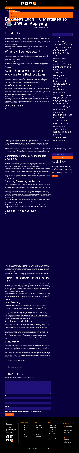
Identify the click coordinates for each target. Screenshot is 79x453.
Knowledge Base (13, 11)
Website (7, 406)
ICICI (6, 360)
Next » (62, 142)
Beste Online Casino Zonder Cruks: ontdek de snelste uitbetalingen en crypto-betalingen (62, 101)
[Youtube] (30, 3)
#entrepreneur (19, 367)
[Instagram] (34, 3)
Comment (7, 379)
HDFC (43, 359)
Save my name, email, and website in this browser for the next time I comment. (24, 411)
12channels (52, 448)
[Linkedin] (26, 3)
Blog (10, 18)
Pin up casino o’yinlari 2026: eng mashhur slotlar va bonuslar (61, 65)
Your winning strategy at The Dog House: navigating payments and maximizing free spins (62, 48)
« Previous (54, 142)
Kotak (46, 359)
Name (6, 395)
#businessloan (12, 367)
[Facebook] (22, 3)
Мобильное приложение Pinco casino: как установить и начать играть (62, 118)
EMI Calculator (14, 16)
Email (6, 401)
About (10, 8)
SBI (49, 359)
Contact (55, 175)
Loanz (10, 10)
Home (10, 7)
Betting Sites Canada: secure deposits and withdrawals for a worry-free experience (61, 82)
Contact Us (12, 20)
